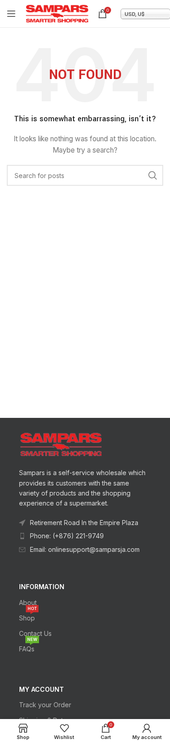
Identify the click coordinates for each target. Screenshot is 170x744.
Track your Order (45, 705)
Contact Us (35, 633)
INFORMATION (41, 586)
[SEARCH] (152, 175)
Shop (28, 616)
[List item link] (85, 536)
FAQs (28, 647)
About (28, 602)
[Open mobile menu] (11, 14)
